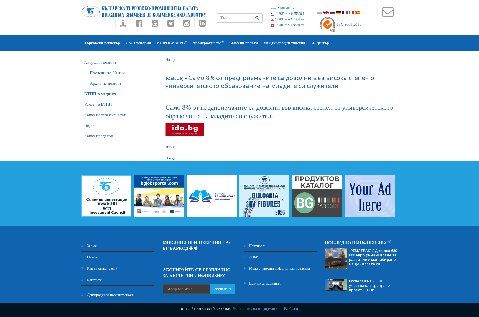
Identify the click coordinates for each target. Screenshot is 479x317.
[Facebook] (139, 25)
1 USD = (289, 14)
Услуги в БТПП (98, 104)
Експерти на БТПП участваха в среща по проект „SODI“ (369, 285)
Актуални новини (100, 62)
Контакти (94, 280)
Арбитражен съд (208, 42)
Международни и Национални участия (279, 268)
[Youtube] (155, 25)
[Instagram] (186, 25)
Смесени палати (243, 43)
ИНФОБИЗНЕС (172, 42)
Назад (170, 60)
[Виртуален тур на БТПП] (123, 25)
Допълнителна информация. (256, 308)
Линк (170, 147)
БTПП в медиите (100, 94)
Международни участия (284, 43)
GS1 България (138, 43)
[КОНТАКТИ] (387, 14)
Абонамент (222, 289)
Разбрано (291, 308)
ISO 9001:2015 (348, 24)
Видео (90, 125)
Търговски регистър (102, 43)
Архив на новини (105, 83)
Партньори (257, 246)
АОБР (253, 257)
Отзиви (92, 257)
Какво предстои (98, 136)
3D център (320, 43)
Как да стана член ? (101, 268)
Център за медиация (264, 283)
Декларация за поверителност (109, 295)
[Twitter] (171, 25)
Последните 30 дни (107, 73)
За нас (91, 246)
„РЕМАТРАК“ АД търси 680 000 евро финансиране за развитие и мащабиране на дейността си (373, 257)
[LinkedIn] (202, 25)
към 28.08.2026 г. (283, 8)
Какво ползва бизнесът (105, 115)
